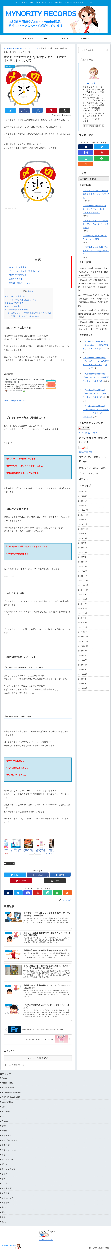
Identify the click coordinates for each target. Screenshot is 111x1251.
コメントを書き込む (38, 1058)
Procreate (6, 1121)
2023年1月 (83, 547)
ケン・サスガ (93, 83)
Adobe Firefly (7, 1082)
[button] (107, 50)
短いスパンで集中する (18, 267)
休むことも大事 (16, 278)
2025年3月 (83, 519)
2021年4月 (83, 617)
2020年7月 (83, 660)
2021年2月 (83, 627)
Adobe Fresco (8, 1087)
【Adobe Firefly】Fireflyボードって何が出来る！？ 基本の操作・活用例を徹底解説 (93, 272)
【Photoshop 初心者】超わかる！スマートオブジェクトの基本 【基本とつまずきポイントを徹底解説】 (93, 285)
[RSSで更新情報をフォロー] (67, 892)
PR (3, 1116)
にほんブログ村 (85, 451)
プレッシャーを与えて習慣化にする (25, 271)
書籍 (4, 1207)
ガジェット (6, 1164)
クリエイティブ (8, 1169)
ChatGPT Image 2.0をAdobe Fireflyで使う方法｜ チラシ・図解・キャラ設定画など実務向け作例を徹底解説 (93, 300)
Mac (3, 1106)
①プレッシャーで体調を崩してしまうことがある (30, 312)
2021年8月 (83, 599)
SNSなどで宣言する (18, 275)
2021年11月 (83, 585)
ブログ (4, 1173)
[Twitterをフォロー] (18, 892)
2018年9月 (83, 688)
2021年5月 (83, 613)
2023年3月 (83, 538)
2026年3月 (83, 505)
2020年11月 (83, 641)
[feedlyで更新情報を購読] (57, 892)
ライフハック (10, 864)
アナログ (5, 1145)
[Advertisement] (38, 232)
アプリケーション (9, 1149)
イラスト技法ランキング (87, 432)
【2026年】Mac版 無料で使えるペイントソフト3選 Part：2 (96, 250)
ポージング (6, 1178)
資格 (4, 1216)
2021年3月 (83, 622)
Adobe (4, 1077)
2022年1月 (83, 575)
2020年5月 (83, 669)
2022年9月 (83, 552)
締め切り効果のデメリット (20, 282)
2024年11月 (83, 528)
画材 (4, 1212)
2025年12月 (83, 510)
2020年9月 (83, 650)
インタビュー (7, 1159)
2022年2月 (83, 571)
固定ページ (84, 479)
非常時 (30, 291)
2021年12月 (83, 580)
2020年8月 (83, 655)
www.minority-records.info (15, 400)
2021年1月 (83, 632)
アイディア (6, 1135)
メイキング (6, 1188)
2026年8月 (83, 491)
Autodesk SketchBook (11, 1092)
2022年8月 (83, 556)
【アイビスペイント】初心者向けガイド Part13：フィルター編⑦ (96, 224)
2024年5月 (83, 533)
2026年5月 (83, 500)
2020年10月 (83, 646)
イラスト (5, 1154)
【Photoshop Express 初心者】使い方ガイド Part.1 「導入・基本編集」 (94, 209)
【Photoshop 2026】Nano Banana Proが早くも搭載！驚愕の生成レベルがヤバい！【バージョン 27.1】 (93, 325)
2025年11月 (83, 514)
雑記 (4, 1221)
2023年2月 (83, 542)
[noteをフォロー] (47, 892)
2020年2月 (83, 683)
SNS (4, 1125)
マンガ (4, 1183)
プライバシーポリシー (88, 473)
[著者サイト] (8, 892)
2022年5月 (83, 561)
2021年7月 (83, 603)
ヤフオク (5, 1193)
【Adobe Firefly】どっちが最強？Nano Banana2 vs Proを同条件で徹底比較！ (93, 314)
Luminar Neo (7, 1101)
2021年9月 (83, 594)
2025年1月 (83, 524)
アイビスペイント (9, 1140)
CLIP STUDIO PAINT (11, 1097)
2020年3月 (83, 678)
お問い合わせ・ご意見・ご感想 (92, 467)
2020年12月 (83, 636)
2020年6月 (83, 664)
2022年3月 (83, 566)
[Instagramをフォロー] (27, 892)
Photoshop (6, 1111)
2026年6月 (83, 496)
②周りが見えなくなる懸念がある (23, 316)
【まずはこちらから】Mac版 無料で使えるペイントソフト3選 (96, 194)
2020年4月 (83, 674)
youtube (5, 1130)
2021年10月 (83, 589)
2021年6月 (83, 608)
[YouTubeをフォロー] (37, 892)
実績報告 (5, 1202)
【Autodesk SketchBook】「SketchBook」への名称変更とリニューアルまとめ (96, 345)
